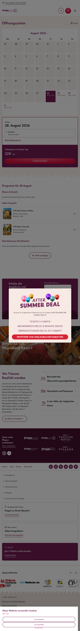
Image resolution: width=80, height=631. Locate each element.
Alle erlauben (39, 619)
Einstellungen (39, 627)
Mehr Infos (5, 614)
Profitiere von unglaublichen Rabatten (40, 336)
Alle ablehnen (39, 625)
